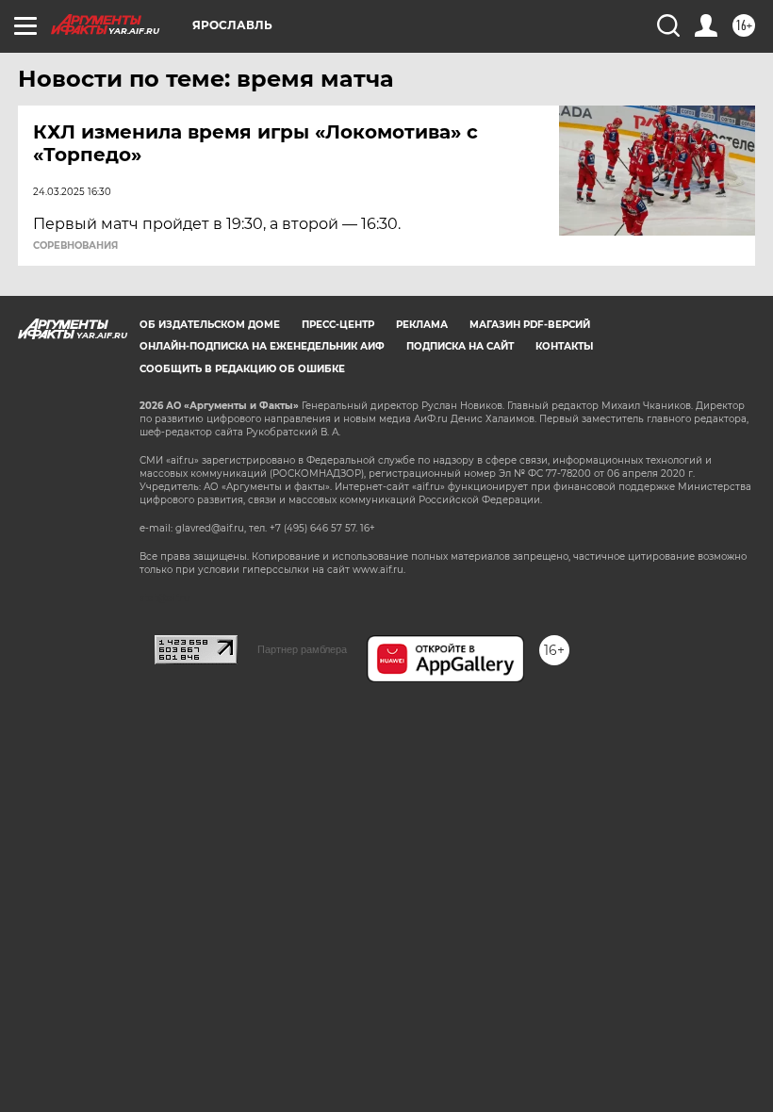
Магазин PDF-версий (529, 325)
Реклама (422, 325)
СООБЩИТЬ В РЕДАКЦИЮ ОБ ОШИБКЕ (242, 369)
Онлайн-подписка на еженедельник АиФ (262, 346)
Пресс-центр (338, 325)
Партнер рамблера (302, 649)
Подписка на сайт (460, 346)
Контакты (564, 346)
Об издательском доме (210, 325)
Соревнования (75, 246)
